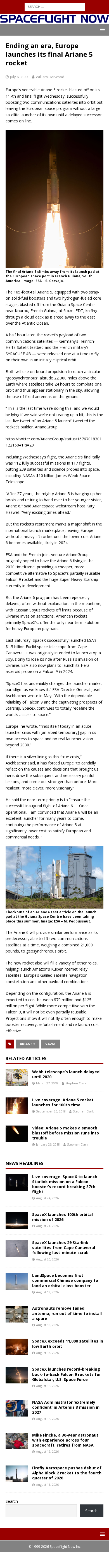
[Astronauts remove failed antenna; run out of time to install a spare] (17, 1314)
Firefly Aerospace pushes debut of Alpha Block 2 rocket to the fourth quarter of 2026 (66, 1473)
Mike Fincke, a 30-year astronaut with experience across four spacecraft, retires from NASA (65, 1440)
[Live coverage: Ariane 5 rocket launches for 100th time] (17, 1105)
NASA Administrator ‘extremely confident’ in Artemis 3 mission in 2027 (65, 1407)
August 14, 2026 (47, 1419)
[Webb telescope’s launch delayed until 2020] (17, 1077)
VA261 (50, 1044)
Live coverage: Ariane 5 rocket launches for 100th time (63, 1102)
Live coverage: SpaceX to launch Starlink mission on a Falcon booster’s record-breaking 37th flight (64, 1184)
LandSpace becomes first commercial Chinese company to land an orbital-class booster (65, 1280)
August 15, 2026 (47, 1386)
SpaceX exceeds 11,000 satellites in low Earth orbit (67, 1343)
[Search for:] (55, 6)
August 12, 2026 (47, 1451)
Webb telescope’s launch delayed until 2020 (65, 1074)
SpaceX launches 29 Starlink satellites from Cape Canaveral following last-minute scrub (63, 1247)
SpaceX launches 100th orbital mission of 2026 (62, 1217)
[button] (101, 29)
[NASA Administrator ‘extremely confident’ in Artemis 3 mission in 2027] (17, 1408)
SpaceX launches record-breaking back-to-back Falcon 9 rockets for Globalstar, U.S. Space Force (66, 1374)
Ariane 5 (27, 1044)
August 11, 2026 (47, 1484)
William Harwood (50, 76)
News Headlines (24, 1163)
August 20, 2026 (47, 1259)
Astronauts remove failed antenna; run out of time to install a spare (67, 1313)
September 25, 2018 (51, 1111)
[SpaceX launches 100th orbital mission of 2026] (17, 1220)
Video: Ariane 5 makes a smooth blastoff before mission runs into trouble (65, 1133)
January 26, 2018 (48, 1144)
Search (12, 1501)
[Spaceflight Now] (54, 20)
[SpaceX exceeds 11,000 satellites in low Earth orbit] (17, 1347)
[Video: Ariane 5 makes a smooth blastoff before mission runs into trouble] (17, 1134)
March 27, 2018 (47, 1083)
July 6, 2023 (19, 76)
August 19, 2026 (47, 1292)
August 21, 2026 (47, 1226)
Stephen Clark (75, 1083)
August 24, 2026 (47, 1198)
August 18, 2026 (47, 1325)
